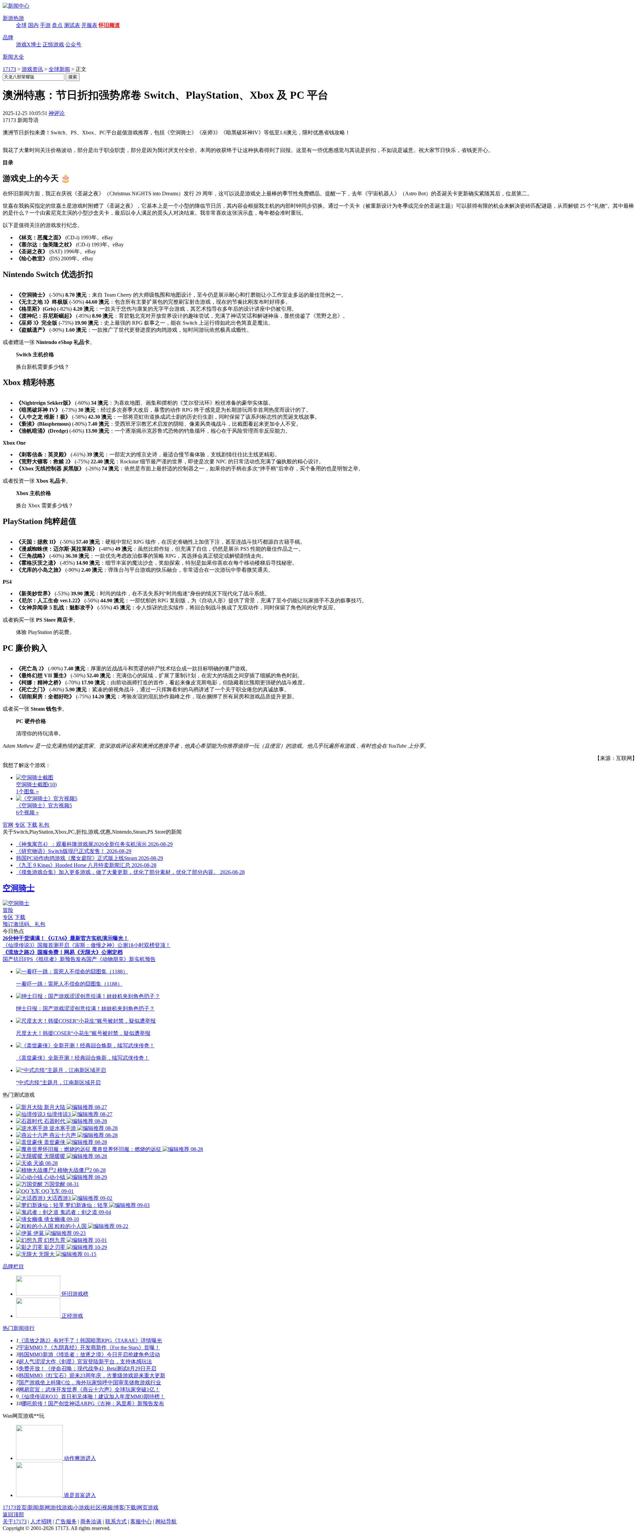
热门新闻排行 (19, 1328)
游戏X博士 (28, 44)
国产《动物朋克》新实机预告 (121, 959)
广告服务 (66, 1521)
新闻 (33, 1507)
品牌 (8, 37)
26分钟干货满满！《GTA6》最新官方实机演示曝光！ (66, 938)
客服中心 (141, 1521)
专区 (20, 825)
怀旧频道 (109, 25)
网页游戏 (147, 1507)
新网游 (47, 1507)
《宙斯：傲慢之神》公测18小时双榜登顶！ (120, 945)
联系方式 (116, 1521)
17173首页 (15, 1507)
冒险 (8, 910)
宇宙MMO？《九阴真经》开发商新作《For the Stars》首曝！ (89, 1347)
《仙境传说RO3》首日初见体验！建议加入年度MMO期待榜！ (92, 1396)
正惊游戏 (53, 44)
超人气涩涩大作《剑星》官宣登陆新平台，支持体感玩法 (85, 1361)
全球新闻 (59, 69)
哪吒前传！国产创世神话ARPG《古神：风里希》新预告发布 (92, 1403)
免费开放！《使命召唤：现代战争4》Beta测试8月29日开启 (87, 1368)
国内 (33, 25)
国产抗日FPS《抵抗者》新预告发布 (44, 959)
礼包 (44, 825)
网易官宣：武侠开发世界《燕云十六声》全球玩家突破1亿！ (89, 1389)
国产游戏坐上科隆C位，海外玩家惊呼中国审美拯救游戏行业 (90, 1382)
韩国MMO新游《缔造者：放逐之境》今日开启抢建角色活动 (89, 1354)
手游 (45, 25)
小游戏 (81, 1507)
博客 (119, 1507)
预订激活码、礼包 (24, 924)
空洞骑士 (19, 888)
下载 (32, 825)
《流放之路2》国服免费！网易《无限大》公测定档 (63, 952)
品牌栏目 (13, 1266)
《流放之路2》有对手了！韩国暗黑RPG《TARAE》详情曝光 (90, 1340)
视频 (107, 1507)
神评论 (57, 113)
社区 (95, 1507)
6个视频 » (27, 812)
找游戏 (64, 1507)
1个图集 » (27, 791)
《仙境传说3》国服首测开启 (36, 945)
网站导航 (166, 1521)
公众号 (73, 44)
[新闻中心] (16, 6)
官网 (8, 825)
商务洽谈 (91, 1521)
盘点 (57, 25)
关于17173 (15, 1521)
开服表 (89, 25)
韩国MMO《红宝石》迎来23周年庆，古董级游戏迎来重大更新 (92, 1375)
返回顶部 (13, 1514)
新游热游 (13, 18)
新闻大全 (13, 57)
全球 (21, 25)
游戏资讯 (32, 69)
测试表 (72, 25)
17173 (9, 69)
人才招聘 (41, 1521)
